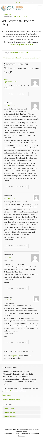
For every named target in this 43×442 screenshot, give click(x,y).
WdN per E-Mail (9, 408)
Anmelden (21, 436)
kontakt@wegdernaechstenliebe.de (22, 2)
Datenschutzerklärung (11, 399)
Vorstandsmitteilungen (19, 53)
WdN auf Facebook (9, 416)
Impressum (7, 395)
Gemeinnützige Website (12, 434)
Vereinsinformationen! (18, 391)
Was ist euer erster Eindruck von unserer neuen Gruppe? (21, 58)
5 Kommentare (7, 14)
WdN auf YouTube (9, 412)
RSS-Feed (35, 434)
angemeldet (15, 356)
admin (25, 16)
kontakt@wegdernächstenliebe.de (21, 44)
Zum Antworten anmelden (16, 94)
